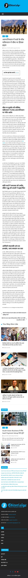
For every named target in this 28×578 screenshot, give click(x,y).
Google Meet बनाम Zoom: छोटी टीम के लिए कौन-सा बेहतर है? (18, 445)
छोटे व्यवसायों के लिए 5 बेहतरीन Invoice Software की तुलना (18, 452)
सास (6, 427)
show (17, 72)
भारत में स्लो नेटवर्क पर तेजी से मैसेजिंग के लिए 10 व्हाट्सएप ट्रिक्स (12, 482)
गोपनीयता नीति (3, 559)
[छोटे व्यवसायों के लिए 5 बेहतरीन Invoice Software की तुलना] (5, 453)
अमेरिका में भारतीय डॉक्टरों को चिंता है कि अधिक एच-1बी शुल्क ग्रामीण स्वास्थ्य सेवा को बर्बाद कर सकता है (13, 397)
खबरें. (3, 36)
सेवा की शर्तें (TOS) (4, 562)
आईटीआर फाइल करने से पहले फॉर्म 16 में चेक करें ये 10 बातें (18, 459)
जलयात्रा (2, 534)
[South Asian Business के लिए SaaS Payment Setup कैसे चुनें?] (14, 419)
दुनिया (7, 36)
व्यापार (3, 427)
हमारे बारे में (3, 554)
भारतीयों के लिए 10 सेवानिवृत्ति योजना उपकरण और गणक (10, 479)
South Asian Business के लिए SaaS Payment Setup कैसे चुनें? (13, 431)
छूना (2, 556)
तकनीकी (2, 531)
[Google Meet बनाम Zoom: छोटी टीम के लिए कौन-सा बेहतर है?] (5, 446)
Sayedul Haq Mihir (13, 520)
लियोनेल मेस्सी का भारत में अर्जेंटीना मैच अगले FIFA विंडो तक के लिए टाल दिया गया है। (13, 344)
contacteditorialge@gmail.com (13, 522)
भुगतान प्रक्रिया (4, 565)
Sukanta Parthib (12, 514)
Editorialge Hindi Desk (16, 48)
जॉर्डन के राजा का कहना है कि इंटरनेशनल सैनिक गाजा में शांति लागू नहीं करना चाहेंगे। (13, 319)
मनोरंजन (2, 537)
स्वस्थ (2, 543)
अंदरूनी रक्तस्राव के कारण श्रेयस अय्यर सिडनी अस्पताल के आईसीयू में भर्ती (14, 313)
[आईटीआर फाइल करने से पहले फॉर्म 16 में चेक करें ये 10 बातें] (5, 461)
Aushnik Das (12, 517)
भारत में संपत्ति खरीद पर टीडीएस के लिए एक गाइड (9, 484)
